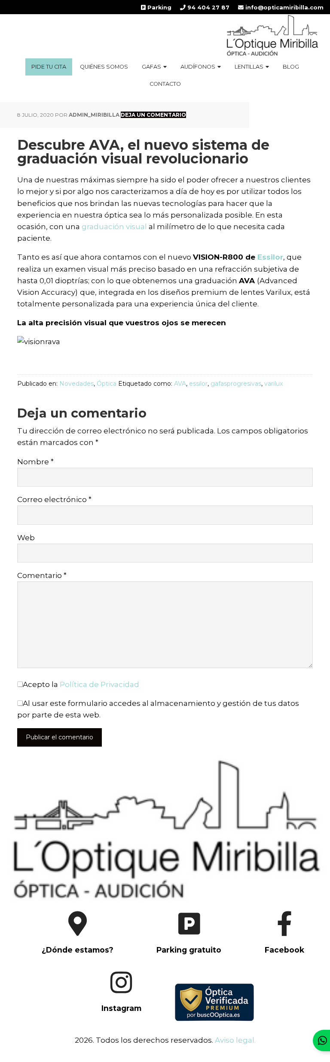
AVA (180, 383)
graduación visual (114, 226)
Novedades (76, 383)
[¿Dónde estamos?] (70, 958)
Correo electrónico (54, 499)
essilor (198, 383)
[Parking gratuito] (182, 958)
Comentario (42, 575)
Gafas (151, 67)
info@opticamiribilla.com (284, 7)
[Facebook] (276, 958)
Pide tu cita (48, 67)
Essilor (270, 257)
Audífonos (197, 67)
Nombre (35, 461)
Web (26, 537)
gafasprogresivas (236, 383)
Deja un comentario (153, 115)
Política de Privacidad (99, 684)
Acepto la (81, 684)
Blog (291, 67)
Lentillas (249, 67)
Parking (158, 7)
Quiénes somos (104, 67)
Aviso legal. (235, 1040)
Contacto (165, 84)
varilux (273, 383)
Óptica (106, 383)
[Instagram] (114, 1016)
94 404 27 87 (207, 7)
